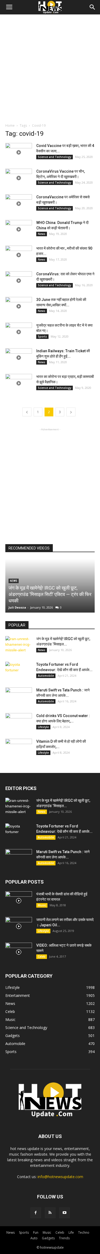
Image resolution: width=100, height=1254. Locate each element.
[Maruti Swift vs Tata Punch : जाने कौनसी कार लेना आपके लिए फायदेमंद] (18, 696)
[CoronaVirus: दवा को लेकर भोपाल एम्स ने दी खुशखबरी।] (18, 280)
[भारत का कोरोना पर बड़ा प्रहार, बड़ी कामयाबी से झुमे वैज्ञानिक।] (18, 383)
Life (71, 1232)
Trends (64, 1238)
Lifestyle (43, 727)
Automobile (46, 676)
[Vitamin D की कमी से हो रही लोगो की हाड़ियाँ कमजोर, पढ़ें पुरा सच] (18, 748)
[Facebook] (35, 1212)
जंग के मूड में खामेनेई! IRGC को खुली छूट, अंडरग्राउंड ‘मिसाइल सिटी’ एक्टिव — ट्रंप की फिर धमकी (50, 594)
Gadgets (48, 1238)
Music (42, 905)
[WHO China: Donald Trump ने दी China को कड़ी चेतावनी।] (18, 229)
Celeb (41, 956)
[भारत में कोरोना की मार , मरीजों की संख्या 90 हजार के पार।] (18, 255)
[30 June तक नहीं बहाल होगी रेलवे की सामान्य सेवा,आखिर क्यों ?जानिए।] (18, 306)
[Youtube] (64, 1212)
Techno (83, 1232)
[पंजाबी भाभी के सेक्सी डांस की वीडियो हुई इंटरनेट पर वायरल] (18, 900)
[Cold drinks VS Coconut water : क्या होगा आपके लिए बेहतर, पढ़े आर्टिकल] (18, 722)
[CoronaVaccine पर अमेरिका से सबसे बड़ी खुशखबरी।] (18, 203)
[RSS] (50, 1212)
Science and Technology (54, 157)
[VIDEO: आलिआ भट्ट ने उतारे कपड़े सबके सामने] (18, 952)
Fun (35, 1232)
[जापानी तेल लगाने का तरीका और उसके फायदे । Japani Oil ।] (18, 926)
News (41, 234)
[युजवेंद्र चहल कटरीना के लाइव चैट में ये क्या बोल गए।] (18, 332)
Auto (34, 1238)
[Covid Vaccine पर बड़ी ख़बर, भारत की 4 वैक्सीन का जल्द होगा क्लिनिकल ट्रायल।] (18, 152)
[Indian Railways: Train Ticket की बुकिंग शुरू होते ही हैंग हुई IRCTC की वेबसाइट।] (18, 357)
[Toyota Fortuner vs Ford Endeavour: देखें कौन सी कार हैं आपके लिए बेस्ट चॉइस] (18, 671)
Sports (42, 336)
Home (10, 125)
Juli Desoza (17, 607)
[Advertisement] (50, 67)
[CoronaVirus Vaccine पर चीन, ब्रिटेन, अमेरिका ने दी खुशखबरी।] (18, 178)
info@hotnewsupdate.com (60, 1176)
